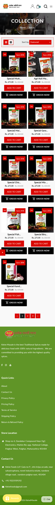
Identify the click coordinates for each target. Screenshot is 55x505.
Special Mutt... (14, 78)
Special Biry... (41, 234)
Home (23, 27)
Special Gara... (41, 130)
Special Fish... (14, 234)
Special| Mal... (14, 130)
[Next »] (38, 316)
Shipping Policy (8, 416)
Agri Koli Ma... (41, 78)
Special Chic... (14, 182)
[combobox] (40, 42)
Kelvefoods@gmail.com (16, 486)
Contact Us (6, 392)
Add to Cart (14, 88)
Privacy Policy (8, 398)
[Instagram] (6, 365)
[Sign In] (31, 6)
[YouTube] (10, 365)
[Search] (45, 6)
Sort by (25, 42)
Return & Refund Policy (12, 422)
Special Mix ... (41, 182)
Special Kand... (14, 286)
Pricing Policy (7, 404)
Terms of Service (9, 410)
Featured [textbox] (34, 42)
